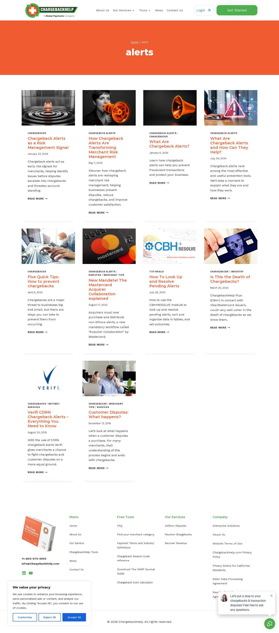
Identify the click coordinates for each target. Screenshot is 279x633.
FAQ (119, 525)
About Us (102, 10)
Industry (237, 271)
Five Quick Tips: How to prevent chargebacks (43, 281)
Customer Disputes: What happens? (108, 414)
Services (34, 407)
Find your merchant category (135, 534)
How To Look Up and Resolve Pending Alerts (165, 281)
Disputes (95, 275)
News (159, 10)
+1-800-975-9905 (34, 558)
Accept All (74, 617)
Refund (53, 404)
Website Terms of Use (227, 543)
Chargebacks (37, 133)
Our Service (76, 543)
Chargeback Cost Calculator (135, 582)
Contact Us (175, 10)
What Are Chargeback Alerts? (169, 143)
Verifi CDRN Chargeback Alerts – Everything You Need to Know (48, 419)
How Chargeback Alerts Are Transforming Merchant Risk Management (106, 147)
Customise (25, 617)
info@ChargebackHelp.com (40, 563)
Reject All (49, 617)
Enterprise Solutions (226, 525)
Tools (143, 10)
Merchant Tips (114, 275)
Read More (37, 198)
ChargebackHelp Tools (83, 552)
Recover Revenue (176, 543)
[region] (49, 603)
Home (73, 525)
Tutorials (156, 271)
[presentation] (48, 108)
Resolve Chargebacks (178, 534)
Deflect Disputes (175, 525)
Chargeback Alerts (102, 133)
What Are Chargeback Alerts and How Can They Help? (229, 145)
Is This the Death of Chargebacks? (230, 279)
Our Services (122, 10)
